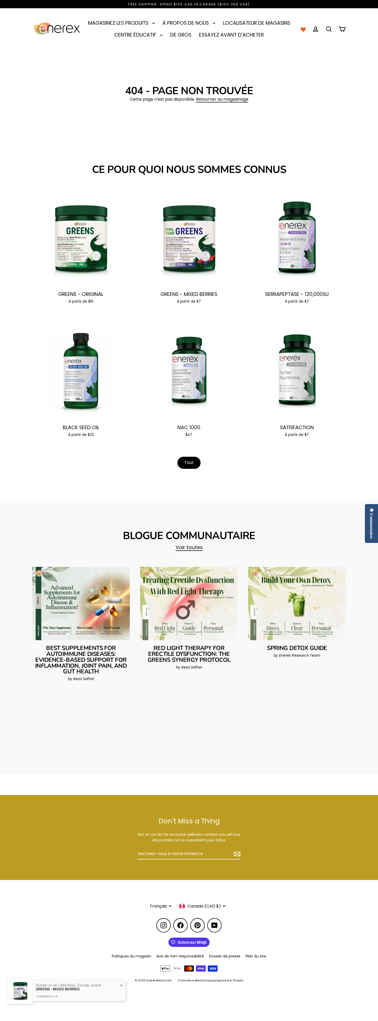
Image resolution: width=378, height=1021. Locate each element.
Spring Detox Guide (297, 648)
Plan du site (256, 956)
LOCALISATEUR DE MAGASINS (256, 23)
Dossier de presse (224, 956)
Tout (189, 462)
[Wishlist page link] (303, 29)
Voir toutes (189, 547)
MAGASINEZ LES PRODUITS (119, 23)
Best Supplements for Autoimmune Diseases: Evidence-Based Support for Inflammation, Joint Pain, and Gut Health (81, 659)
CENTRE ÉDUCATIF (135, 34)
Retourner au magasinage (222, 99)
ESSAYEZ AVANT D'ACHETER (231, 34)
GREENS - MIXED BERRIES (58, 989)
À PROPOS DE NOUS (186, 23)
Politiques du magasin (131, 956)
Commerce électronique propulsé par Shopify (210, 980)
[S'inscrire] (236, 854)
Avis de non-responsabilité (180, 956)
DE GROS (180, 34)
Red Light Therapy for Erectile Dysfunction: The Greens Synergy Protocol (189, 654)
